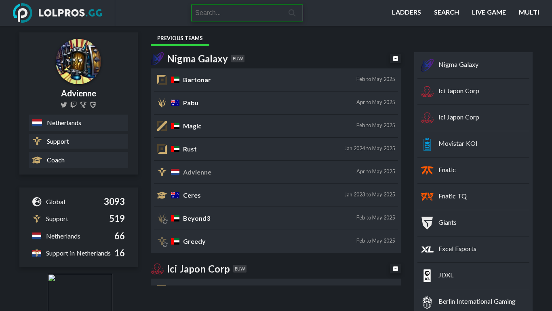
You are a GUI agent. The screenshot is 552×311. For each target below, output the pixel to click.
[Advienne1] (64, 105)
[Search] (292, 13)
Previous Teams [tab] (180, 38)
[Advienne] (73, 105)
